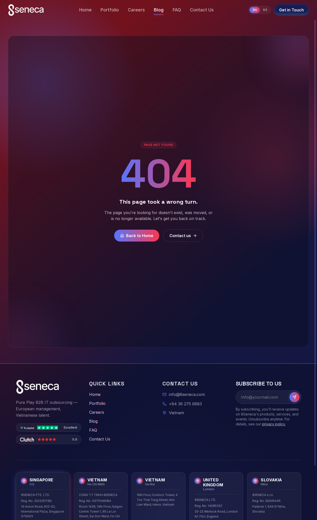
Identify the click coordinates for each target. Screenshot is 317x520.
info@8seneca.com (187, 394)
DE (265, 10)
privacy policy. (274, 424)
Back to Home (139, 235)
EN (255, 10)
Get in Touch (291, 9)
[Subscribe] (294, 397)
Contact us (180, 235)
